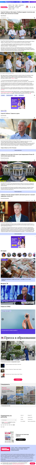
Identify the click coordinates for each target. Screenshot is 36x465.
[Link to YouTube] (9, 425)
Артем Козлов (3, 115)
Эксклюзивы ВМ (11, 6)
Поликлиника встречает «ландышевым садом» (10, 361)
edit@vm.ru (16, 457)
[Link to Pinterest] (3, 427)
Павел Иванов (3, 15)
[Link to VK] (3, 425)
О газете (12, 447)
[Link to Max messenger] (1, 425)
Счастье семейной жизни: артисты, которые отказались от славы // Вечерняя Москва (14, 255)
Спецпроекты (21, 5)
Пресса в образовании (31, 421)
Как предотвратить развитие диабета (18, 319)
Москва (2, 89)
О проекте (18, 379)
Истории (3, 250)
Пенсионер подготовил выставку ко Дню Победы (13, 374)
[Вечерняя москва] (5, 449)
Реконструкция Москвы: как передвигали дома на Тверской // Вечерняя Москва (30, 255)
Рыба (16, 95)
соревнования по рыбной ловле (7, 92)
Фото (14, 5)
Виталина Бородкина (5, 158)
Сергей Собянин (10, 95)
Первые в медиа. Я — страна (14, 7)
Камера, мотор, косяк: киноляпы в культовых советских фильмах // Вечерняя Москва (19, 255)
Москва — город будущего (8, 200)
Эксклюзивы (4, 259)
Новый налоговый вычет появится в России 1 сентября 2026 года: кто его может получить (18, 268)
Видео (16, 5)
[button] (33, 254)
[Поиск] (31, 7)
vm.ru (1, 456)
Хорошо (32, 463)
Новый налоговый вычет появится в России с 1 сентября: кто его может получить (16, 280)
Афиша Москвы (18, 6)
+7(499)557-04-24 (6, 457)
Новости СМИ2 (3, 111)
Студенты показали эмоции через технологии (13, 364)
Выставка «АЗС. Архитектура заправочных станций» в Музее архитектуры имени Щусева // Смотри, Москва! (4, 255)
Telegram (13, 78)
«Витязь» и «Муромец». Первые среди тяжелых (13, 369)
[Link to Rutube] (1, 427)
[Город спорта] (27, 7)
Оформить (21, 439)
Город (7, 117)
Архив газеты (30, 417)
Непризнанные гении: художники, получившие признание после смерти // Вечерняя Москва (25, 255)
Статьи (22, 417)
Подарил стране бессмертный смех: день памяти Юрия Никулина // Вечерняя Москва (9, 255)
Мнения (22, 419)
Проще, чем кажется (6, 311)
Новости (10, 5)
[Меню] (34, 7)
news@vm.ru (31, 457)
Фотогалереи (23, 421)
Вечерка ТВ (4, 283)
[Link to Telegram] (12, 425)
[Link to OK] (5, 425)
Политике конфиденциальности (18, 463)
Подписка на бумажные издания (23, 447)
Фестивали (21, 95)
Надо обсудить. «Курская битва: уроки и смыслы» (18, 295)
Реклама (16, 447)
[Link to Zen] (7, 425)
